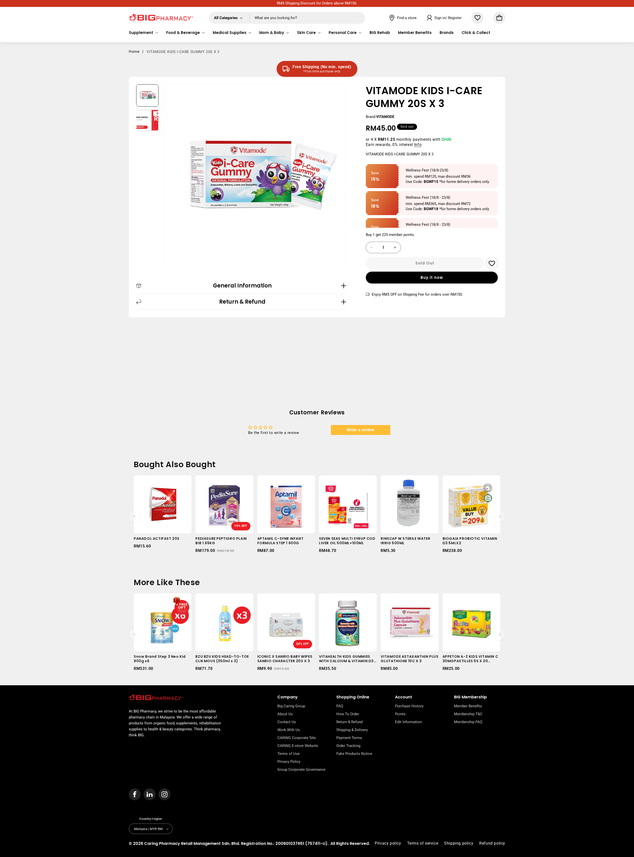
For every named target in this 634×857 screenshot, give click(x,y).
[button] (143, 33)
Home (134, 51)
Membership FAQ (468, 722)
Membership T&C (468, 714)
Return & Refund (349, 722)
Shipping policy (458, 843)
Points (400, 714)
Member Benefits (468, 706)
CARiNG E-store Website (297, 745)
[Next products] (499, 516)
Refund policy (492, 843)
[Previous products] (134, 516)
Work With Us (288, 730)
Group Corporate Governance (301, 769)
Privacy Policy (288, 761)
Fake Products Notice (354, 753)
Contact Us (286, 722)
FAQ (339, 706)
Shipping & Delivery (352, 730)
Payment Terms (349, 738)
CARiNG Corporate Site (296, 738)
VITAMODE (385, 116)
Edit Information (408, 722)
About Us (285, 714)
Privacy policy (388, 843)
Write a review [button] (360, 430)
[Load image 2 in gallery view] (147, 120)
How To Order (347, 714)
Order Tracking (348, 745)
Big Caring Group (291, 706)
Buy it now (432, 277)
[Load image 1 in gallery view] (147, 95)
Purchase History (409, 706)
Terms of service (422, 843)
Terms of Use (288, 753)
